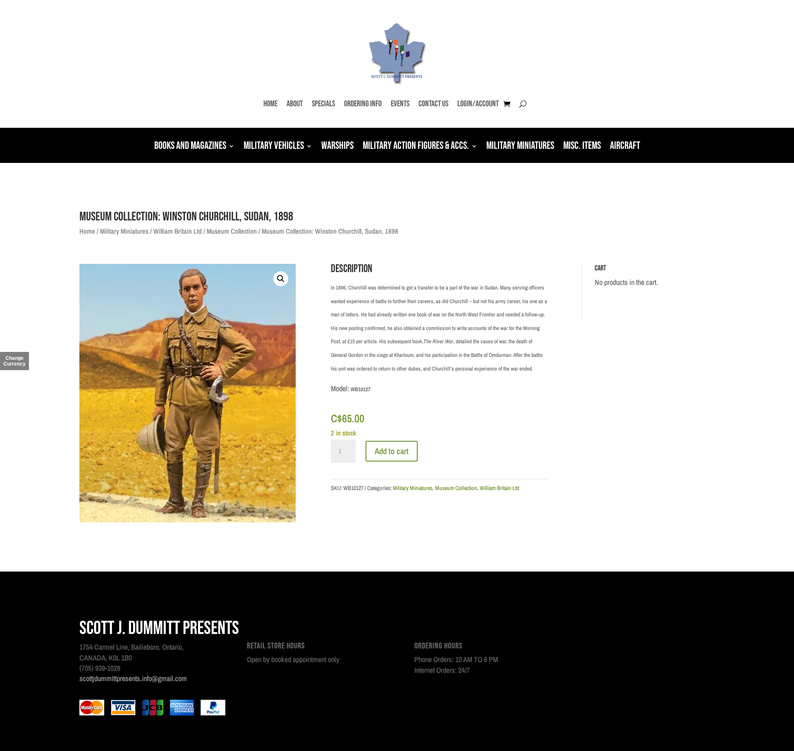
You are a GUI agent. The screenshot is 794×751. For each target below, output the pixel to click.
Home (270, 104)
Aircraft (625, 146)
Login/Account (478, 104)
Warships (337, 146)
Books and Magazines (190, 146)
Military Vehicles (274, 146)
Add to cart (392, 451)
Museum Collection (232, 231)
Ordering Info (363, 104)
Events (400, 104)
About (295, 104)
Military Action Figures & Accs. (416, 146)
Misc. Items (582, 146)
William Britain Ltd (177, 231)
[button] (280, 278)
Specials (323, 104)
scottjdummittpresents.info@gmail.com (133, 678)
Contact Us (433, 104)
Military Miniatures (520, 146)
